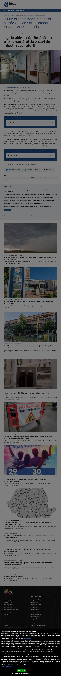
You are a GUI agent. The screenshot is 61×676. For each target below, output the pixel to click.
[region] (30, 652)
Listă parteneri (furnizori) (7, 666)
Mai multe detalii (28, 638)
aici (44, 646)
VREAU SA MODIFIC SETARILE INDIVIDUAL (20, 673)
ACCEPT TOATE (21, 670)
